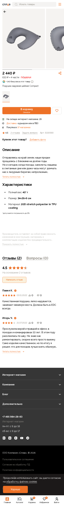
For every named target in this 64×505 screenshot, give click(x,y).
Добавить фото (38, 139)
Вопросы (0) (37, 258)
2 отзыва (15, 133)
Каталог (19, 502)
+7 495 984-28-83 (12, 416)
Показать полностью (13, 244)
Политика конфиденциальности (18, 470)
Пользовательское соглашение (18, 459)
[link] (5, 11)
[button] (59, 4)
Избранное (44, 500)
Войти (56, 502)
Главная (7, 502)
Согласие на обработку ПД (16, 464)
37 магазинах (24, 127)
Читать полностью (11, 177)
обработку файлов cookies (21, 481)
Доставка (12, 123)
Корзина (32, 500)
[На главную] (6, 4)
